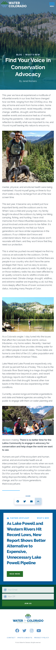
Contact (11, 638)
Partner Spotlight (19, 518)
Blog (19, 54)
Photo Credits (25, 638)
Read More (15, 574)
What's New (32, 54)
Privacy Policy (41, 638)
